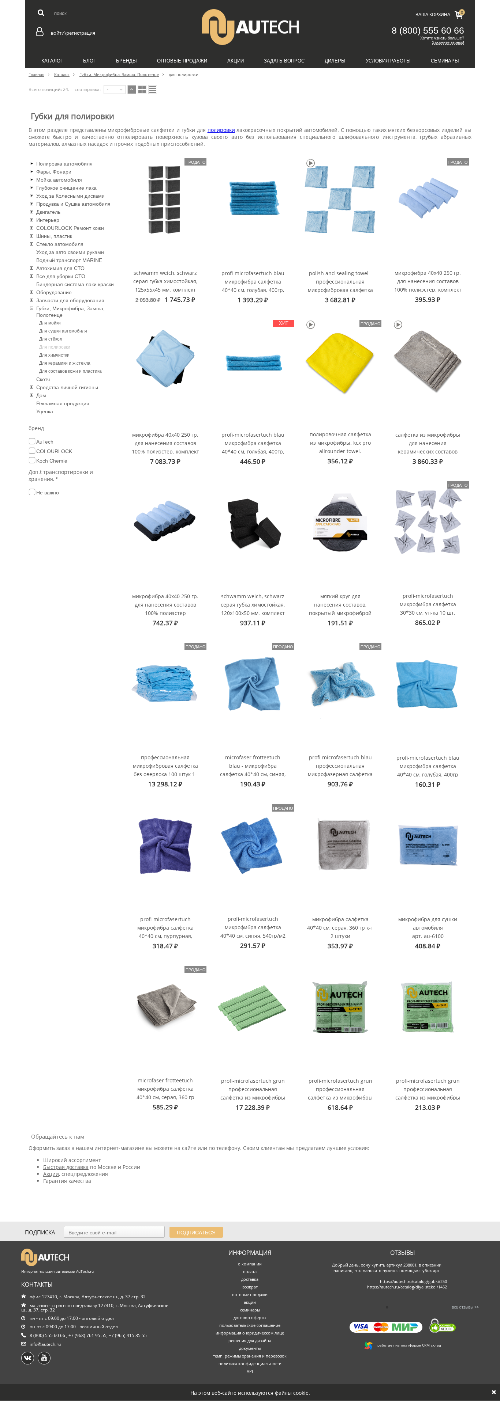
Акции (235, 61)
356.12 (340, 461)
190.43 (252, 784)
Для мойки (50, 323)
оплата (250, 1271)
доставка (249, 1279)
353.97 (340, 946)
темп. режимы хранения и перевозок (250, 1356)
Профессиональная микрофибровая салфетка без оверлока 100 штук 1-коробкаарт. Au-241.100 (165, 765)
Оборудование (54, 292)
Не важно (47, 493)
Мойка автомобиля (59, 180)
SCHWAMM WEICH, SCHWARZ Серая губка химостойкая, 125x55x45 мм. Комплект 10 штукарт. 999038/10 (165, 280)
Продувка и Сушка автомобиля (73, 204)
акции (250, 1302)
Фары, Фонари (53, 172)
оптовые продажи (250, 1294)
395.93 (427, 299)
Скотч (43, 379)
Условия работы (388, 61)
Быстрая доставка (66, 1166)
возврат (250, 1287)
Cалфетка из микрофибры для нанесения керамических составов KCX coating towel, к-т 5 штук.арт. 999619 (427, 442)
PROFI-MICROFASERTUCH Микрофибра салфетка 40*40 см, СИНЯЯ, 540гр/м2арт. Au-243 (253, 926)
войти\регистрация (73, 33)
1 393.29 (253, 300)
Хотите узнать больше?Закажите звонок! (442, 40)
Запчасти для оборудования (70, 300)
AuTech (44, 442)
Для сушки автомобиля (63, 331)
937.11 (252, 623)
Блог (89, 61)
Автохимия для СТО (60, 268)
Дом (41, 395)
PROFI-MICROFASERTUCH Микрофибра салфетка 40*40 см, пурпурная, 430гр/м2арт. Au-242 (165, 927)
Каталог (52, 61)
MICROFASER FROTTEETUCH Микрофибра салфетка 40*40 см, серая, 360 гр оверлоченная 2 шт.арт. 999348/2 (165, 1088)
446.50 (252, 461)
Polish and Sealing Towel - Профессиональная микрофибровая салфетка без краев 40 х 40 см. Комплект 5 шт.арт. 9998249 (340, 281)
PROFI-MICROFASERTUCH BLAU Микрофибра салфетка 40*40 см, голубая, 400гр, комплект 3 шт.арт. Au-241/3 (252, 442)
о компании (250, 1264)
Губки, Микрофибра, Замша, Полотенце (70, 311)
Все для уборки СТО (60, 276)
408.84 (427, 946)
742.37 (165, 623)
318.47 (165, 946)
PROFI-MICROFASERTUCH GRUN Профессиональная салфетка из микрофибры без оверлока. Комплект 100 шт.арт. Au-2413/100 (252, 1088)
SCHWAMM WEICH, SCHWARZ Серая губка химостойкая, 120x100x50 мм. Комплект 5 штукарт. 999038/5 (253, 604)
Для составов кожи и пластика (70, 371)
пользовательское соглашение (249, 1325)
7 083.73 (165, 461)
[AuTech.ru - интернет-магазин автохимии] (250, 27)
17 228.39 (253, 1107)
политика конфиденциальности (250, 1363)
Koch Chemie (51, 461)
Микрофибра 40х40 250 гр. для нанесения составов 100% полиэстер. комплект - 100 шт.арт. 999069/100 (165, 442)
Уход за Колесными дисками (70, 196)
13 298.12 (165, 784)
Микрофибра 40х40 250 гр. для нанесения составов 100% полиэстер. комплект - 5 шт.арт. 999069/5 (428, 280)
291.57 (252, 945)
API (250, 1371)
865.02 (427, 622)
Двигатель (48, 212)
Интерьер (47, 220)
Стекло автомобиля (59, 244)
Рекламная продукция (62, 403)
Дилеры (335, 61)
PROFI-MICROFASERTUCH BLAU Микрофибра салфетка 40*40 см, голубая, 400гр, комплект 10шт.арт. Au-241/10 (252, 281)
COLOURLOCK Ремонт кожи (70, 228)
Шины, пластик (54, 236)
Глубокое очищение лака (66, 188)
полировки (221, 129)
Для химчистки (54, 355)
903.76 (340, 784)
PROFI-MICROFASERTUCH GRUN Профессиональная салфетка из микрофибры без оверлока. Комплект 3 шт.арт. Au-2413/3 (340, 1088)
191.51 (340, 623)
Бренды (126, 61)
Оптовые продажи (182, 61)
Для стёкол (50, 339)
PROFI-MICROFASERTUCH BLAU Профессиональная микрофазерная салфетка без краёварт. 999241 (340, 765)
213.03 (427, 1107)
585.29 (165, 1107)
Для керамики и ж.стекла (64, 363)
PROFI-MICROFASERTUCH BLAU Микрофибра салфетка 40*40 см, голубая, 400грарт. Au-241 (427, 765)
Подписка (40, 1232)
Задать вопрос (284, 61)
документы (250, 1348)
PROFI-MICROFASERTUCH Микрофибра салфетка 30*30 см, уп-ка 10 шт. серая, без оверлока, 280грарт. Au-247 (428, 603)
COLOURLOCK (54, 451)
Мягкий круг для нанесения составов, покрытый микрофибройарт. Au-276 (340, 604)
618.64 (340, 1107)
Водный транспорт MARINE (69, 260)
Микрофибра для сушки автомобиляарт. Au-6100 (427, 927)
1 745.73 (180, 299)
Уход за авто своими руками (70, 252)
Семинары (445, 61)
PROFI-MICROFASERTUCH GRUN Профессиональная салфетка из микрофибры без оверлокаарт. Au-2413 (427, 1088)
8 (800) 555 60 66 (428, 30)
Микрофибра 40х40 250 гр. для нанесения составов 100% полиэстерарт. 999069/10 (165, 604)
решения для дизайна (249, 1340)
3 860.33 (428, 461)
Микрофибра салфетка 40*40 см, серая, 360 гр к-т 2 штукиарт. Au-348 (340, 927)
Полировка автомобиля (64, 164)
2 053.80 (147, 299)
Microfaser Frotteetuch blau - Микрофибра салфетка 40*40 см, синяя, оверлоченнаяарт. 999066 (253, 765)
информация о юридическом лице (250, 1333)
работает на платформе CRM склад (407, 1345)
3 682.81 (340, 300)
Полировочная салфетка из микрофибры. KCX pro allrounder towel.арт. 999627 (340, 442)
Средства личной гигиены (67, 387)
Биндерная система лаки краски (75, 284)
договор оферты (250, 1317)
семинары (250, 1310)
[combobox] (115, 89)
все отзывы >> (465, 1307)
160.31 (427, 784)
